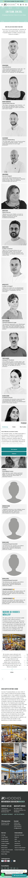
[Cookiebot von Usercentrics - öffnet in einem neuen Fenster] (21, 423)
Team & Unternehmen (20, 847)
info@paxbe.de (17, 828)
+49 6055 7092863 (7, 814)
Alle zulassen (14, 449)
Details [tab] (14, 426)
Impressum (17, 843)
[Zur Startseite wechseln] (10, 4)
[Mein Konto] (20, 4)
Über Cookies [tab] (23, 426)
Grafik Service (4, 839)
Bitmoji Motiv (4, 847)
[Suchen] (18, 4)
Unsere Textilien (5, 843)
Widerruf (17, 837)
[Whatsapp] (2, 868)
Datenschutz (18, 845)
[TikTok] (14, 868)
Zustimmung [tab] (5, 426)
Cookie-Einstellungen (20, 849)
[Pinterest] (8, 868)
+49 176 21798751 (19, 814)
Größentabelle (4, 841)
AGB (16, 839)
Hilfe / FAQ (17, 841)
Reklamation (4, 845)
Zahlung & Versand (19, 835)
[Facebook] (11, 868)
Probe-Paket (4, 837)
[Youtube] (17, 868)
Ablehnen (14, 453)
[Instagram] (5, 868)
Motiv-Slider (4, 854)
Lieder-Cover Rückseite (7, 849)
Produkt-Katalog (5, 851)
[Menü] (2, 4)
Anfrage (3, 835)
